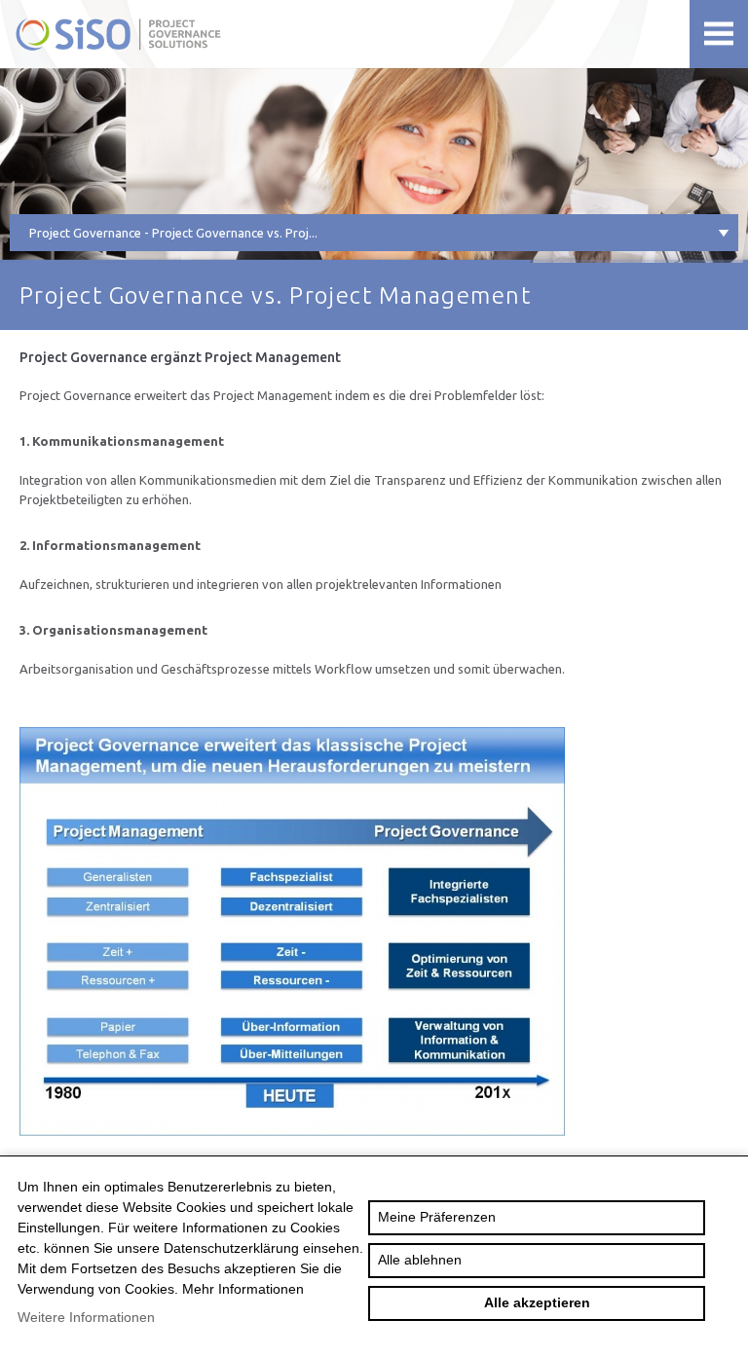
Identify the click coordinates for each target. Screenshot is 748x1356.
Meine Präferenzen (437, 1217)
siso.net (168, 34)
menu (718, 34)
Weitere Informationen (86, 1317)
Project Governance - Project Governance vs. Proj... (173, 232)
